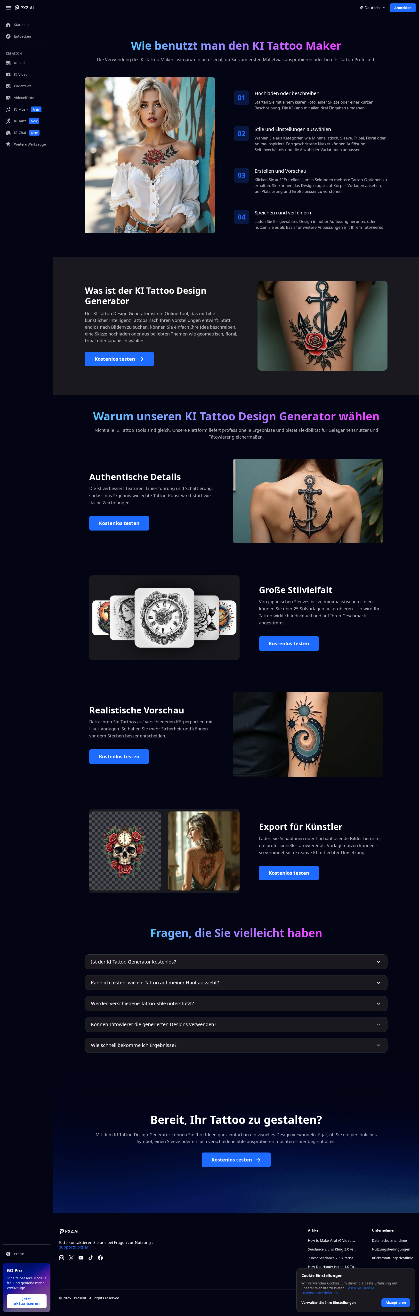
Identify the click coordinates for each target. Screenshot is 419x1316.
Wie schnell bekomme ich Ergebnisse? (134, 1045)
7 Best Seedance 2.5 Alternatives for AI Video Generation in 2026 (332, 1258)
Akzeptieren (396, 1302)
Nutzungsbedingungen (391, 1249)
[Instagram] (61, 1257)
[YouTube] (81, 1257)
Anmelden (402, 7)
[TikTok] (90, 1257)
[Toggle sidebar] (9, 8)
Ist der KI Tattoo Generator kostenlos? (133, 961)
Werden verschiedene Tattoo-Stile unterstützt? (142, 1003)
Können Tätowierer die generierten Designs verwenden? (153, 1024)
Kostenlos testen (115, 359)
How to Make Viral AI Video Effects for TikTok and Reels (332, 1240)
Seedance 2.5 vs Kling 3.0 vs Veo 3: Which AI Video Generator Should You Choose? (332, 1249)
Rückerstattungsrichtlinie (392, 1258)
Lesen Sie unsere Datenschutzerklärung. (337, 1290)
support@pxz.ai (73, 1247)
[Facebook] (100, 1257)
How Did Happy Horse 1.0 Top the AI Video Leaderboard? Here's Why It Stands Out (332, 1266)
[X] (71, 1257)
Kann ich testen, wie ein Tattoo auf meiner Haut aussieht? (155, 982)
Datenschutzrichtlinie (389, 1240)
